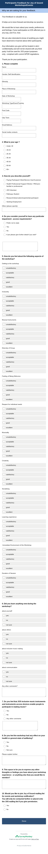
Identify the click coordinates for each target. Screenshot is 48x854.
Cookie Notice (27, 846)
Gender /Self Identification (11, 74)
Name (4, 67)
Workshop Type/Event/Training (13, 103)
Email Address (7, 125)
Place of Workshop (8, 89)
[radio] (3, 146)
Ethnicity (5, 81)
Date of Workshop (8, 96)
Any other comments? (10, 686)
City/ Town (5, 118)
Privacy (19, 846)
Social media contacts (9, 132)
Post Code (6, 110)
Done (24, 821)
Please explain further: (10, 754)
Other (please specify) (10, 206)
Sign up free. (35, 839)
